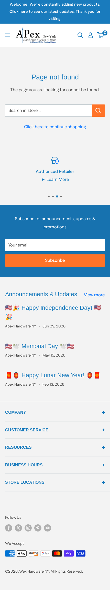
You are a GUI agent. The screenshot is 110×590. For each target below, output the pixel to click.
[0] (100, 35)
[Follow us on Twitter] (18, 528)
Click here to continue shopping (55, 127)
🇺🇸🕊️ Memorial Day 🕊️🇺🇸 (39, 346)
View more (94, 295)
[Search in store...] (98, 110)
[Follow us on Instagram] (28, 528)
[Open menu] (7, 35)
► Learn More (55, 179)
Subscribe (55, 260)
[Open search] (80, 35)
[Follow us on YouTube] (47, 528)
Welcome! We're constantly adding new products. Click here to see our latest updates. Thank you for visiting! (55, 11)
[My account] (90, 35)
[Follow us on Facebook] (8, 528)
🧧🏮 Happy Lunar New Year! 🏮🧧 (53, 375)
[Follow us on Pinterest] (37, 528)
